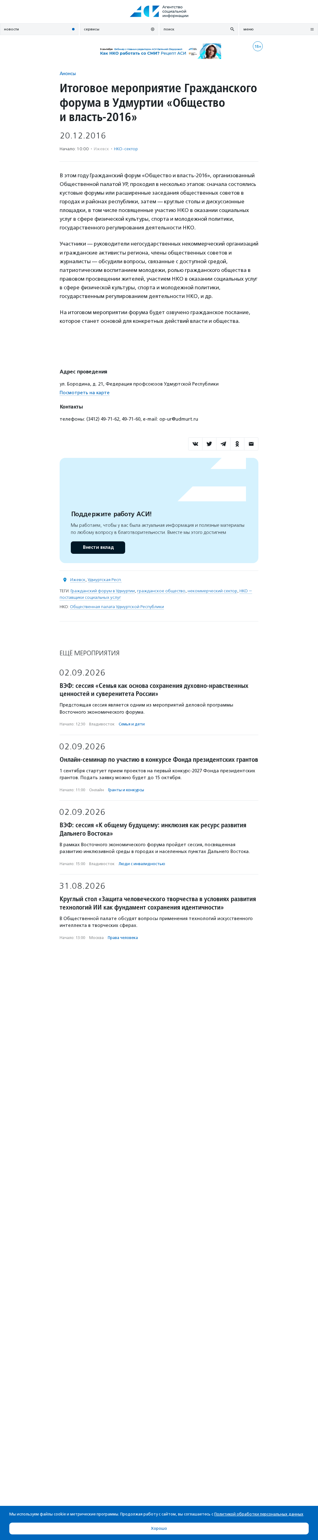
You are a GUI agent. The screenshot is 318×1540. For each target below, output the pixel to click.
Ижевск (77, 579)
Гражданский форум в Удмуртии (102, 591)
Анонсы (68, 73)
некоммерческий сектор (212, 591)
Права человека (123, 937)
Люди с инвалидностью (142, 863)
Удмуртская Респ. (105, 579)
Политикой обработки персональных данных (258, 1514)
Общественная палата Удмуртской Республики (117, 606)
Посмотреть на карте (85, 392)
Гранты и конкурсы (126, 790)
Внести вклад (98, 547)
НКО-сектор (126, 148)
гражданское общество (161, 591)
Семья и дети (132, 724)
